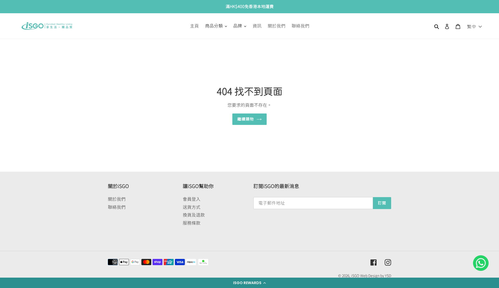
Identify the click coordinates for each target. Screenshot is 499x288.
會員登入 (191, 199)
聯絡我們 (117, 207)
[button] (249, 283)
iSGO (355, 276)
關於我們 (117, 199)
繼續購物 (245, 119)
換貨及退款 (194, 215)
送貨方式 (191, 207)
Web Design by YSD (375, 276)
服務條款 (191, 223)
